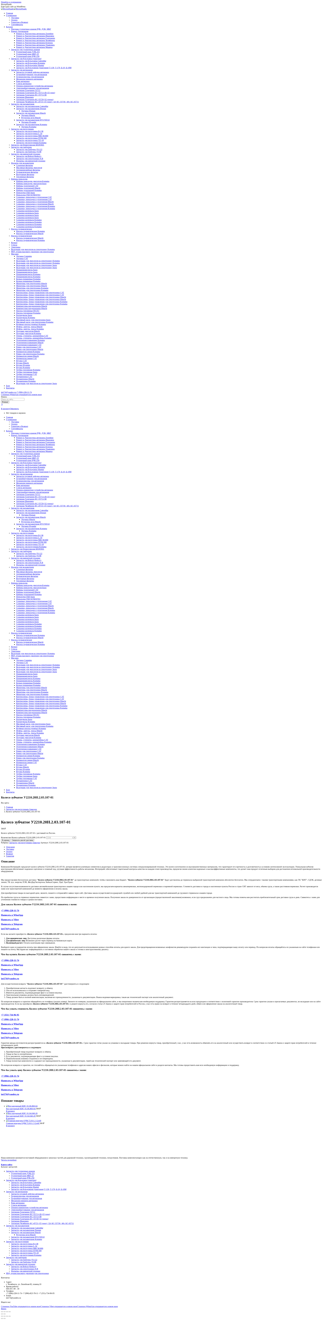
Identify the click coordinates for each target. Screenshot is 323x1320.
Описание (10, 847)
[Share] (5, 1316)
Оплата (9, 851)
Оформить (14, 409)
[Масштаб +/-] (10, 1311)
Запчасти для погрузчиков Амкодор (24, 843)
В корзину (5, 409)
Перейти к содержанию (11, 2)
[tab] (164, 847)
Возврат (9, 854)
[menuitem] (9, 13)
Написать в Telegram (12, 924)
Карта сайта (6, 1165)
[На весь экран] (7, 1311)
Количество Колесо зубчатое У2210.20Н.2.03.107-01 (23, 837)
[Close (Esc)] (2, 1316)
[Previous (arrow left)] (2, 1318)
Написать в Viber (10, 919)
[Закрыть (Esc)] (2, 1311)
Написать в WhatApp (12, 915)
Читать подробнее (9, 1160)
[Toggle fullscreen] (7, 1316)
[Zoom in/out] (10, 1316)
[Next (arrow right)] (5, 1318)
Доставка (10, 849)
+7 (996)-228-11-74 (24, 392)
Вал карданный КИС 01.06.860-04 (21, 1109)
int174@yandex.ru (8, 392)
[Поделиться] (5, 1311)
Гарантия (10, 856)
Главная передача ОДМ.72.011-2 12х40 (23, 1123)
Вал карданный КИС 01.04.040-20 (21, 1116)
